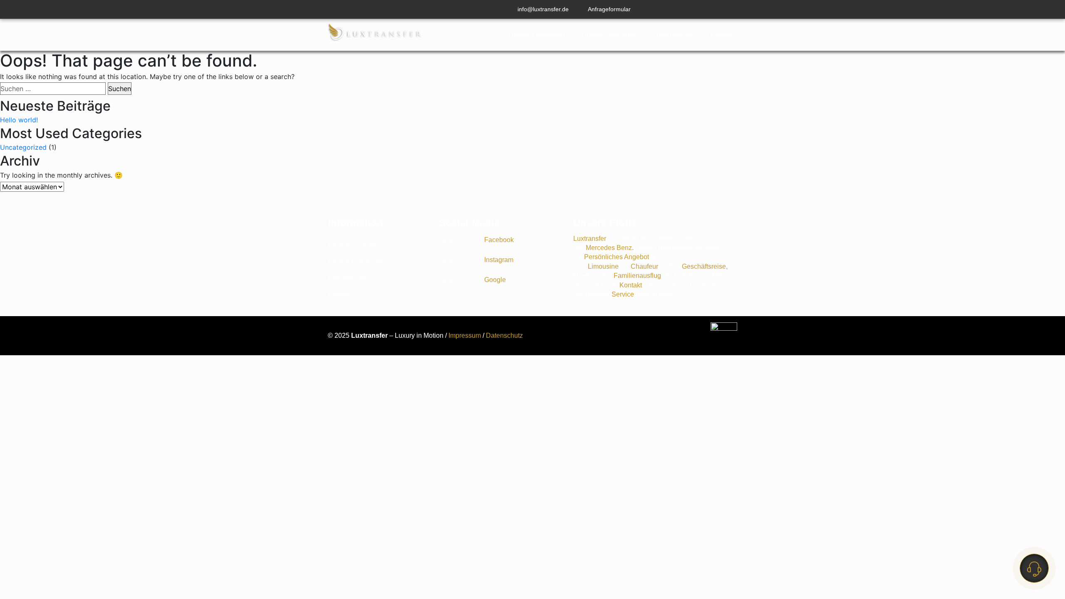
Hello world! (19, 120)
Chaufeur (645, 266)
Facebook (499, 239)
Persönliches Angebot (616, 256)
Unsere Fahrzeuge (609, 34)
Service (623, 294)
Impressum (464, 335)
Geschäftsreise (704, 266)
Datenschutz (504, 335)
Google (495, 279)
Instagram (498, 259)
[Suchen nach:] (53, 88)
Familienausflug (638, 275)
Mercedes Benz (609, 247)
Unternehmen (674, 34)
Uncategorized (23, 147)
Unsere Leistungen (537, 34)
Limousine (604, 266)
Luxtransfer (590, 238)
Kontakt (722, 34)
